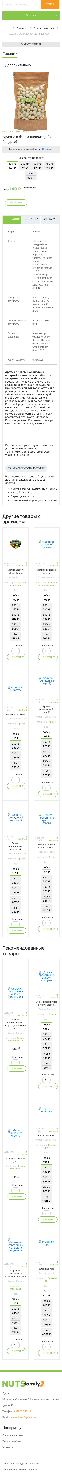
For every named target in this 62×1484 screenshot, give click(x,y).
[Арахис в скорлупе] (15, 688)
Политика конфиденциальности (20, 1463)
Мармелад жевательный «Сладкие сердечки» (15, 1273)
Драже (52, 857)
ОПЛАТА (49, 219)
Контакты (8, 1447)
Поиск (50, 4)
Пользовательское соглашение (19, 1469)
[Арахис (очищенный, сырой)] (46, 681)
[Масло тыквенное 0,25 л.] (15, 1133)
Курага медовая (46, 1135)
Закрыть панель (31, 44)
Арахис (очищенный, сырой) (46, 709)
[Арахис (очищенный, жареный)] (15, 817)
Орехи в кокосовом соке (47, 583)
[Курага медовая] (46, 1110)
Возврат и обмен (11, 1441)
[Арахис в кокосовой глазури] (46, 544)
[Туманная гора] (46, 1243)
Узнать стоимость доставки (26, 468)
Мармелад (15, 1289)
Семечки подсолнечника (17, 1039)
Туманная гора (46, 1268)
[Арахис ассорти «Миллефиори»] (15, 544)
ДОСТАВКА (31, 219)
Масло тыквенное (17, 1167)
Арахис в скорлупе (15, 714)
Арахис (21, 723)
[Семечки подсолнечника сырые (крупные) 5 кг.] (15, 994)
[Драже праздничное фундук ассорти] (46, 976)
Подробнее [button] (47, 149)
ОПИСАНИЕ (12, 219)
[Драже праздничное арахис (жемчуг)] (46, 819)
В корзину (16, 202)
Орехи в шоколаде (18, 583)
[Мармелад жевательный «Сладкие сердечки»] (15, 1245)
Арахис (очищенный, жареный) (15, 846)
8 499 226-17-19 (22, 1411)
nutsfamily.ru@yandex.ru (23, 1417)
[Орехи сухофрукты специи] (12, 28)
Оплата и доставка (12, 1435)
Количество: (30, 187)
